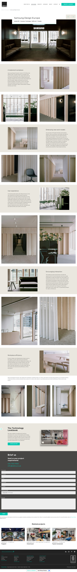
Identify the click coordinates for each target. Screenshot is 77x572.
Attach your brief (4, 490)
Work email (3, 482)
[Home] (4, 4)
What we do (27, 4)
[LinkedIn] (65, 551)
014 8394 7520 (16, 561)
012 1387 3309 (29, 561)
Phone (2, 478)
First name (3, 470)
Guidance (45, 4)
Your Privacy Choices (42, 570)
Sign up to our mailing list (7, 551)
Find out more (37, 536)
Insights (40, 4)
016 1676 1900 (42, 561)
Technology (11, 542)
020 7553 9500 (13, 463)
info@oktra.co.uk (14, 466)
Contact (56, 4)
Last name (3, 474)
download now (13, 443)
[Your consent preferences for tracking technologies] (1, 429)
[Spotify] (74, 551)
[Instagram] (68, 551)
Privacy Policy (73, 517)
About (50, 4)
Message (3, 497)
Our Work (33, 4)
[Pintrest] (71, 551)
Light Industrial (40, 542)
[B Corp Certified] (73, 559)
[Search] (59, 4)
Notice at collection (31, 570)
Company (3, 486)
